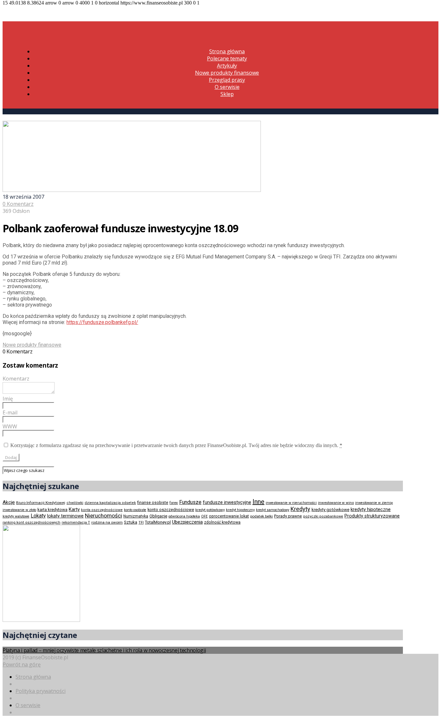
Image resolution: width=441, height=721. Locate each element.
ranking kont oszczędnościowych (31, 522)
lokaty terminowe (65, 516)
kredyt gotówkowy (210, 509)
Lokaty (38, 516)
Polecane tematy (227, 58)
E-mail (10, 412)
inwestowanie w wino (336, 502)
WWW (10, 426)
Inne (258, 502)
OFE (204, 516)
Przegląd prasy (227, 79)
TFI (141, 522)
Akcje (9, 502)
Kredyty (300, 509)
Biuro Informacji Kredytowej (40, 502)
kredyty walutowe (16, 516)
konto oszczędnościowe (171, 509)
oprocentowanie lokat (229, 516)
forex (173, 502)
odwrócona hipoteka (184, 516)
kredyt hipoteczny (240, 510)
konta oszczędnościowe (102, 510)
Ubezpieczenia (187, 522)
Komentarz (16, 378)
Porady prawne (288, 516)
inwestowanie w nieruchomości (291, 503)
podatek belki (261, 516)
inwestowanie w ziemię (374, 503)
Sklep (227, 94)
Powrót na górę (22, 664)
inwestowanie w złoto (19, 510)
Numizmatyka (135, 516)
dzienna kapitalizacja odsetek (110, 503)
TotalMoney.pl (158, 522)
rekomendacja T (76, 522)
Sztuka (130, 522)
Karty (74, 509)
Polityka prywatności (40, 691)
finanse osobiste (152, 502)
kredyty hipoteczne (371, 509)
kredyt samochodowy (272, 510)
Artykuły (227, 65)
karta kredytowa (52, 509)
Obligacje (158, 516)
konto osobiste (135, 510)
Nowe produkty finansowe (227, 72)
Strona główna (227, 51)
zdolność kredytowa (222, 522)
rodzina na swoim (107, 522)
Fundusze (190, 502)
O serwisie (227, 86)
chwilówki (75, 503)
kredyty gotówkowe (330, 509)
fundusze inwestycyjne (227, 502)
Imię (8, 398)
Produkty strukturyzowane (372, 515)
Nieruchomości (103, 515)
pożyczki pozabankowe (323, 516)
